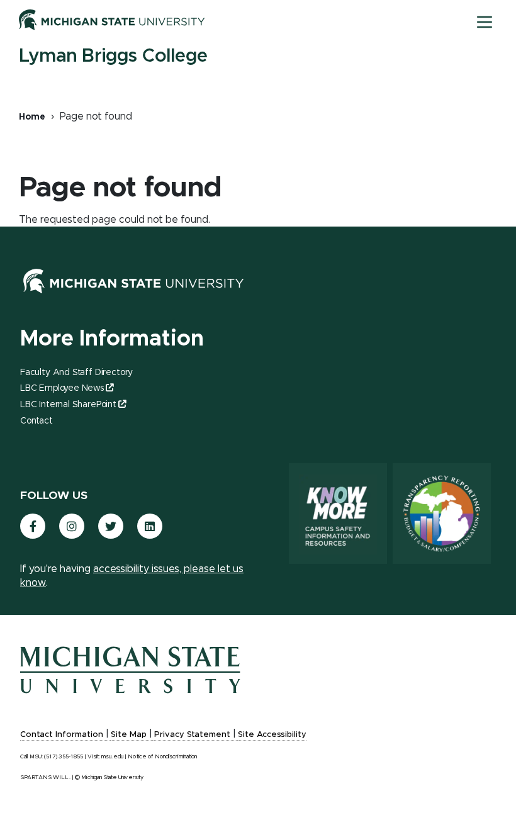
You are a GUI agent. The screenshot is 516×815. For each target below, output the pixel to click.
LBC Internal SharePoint (68, 404)
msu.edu (112, 757)
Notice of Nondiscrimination (162, 757)
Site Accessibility (272, 735)
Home (32, 117)
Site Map (129, 735)
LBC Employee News (62, 388)
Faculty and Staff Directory (76, 372)
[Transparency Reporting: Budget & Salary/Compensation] (442, 513)
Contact (36, 421)
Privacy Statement (192, 735)
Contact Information (61, 735)
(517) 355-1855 (63, 757)
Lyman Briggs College (113, 56)
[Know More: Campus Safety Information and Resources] (338, 513)
